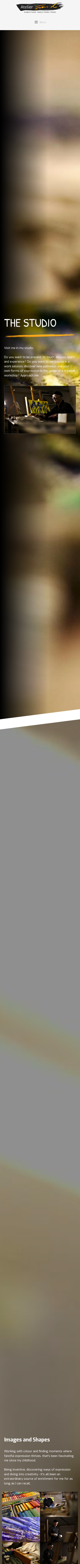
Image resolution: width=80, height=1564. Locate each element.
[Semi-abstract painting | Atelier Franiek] (40, 7)
